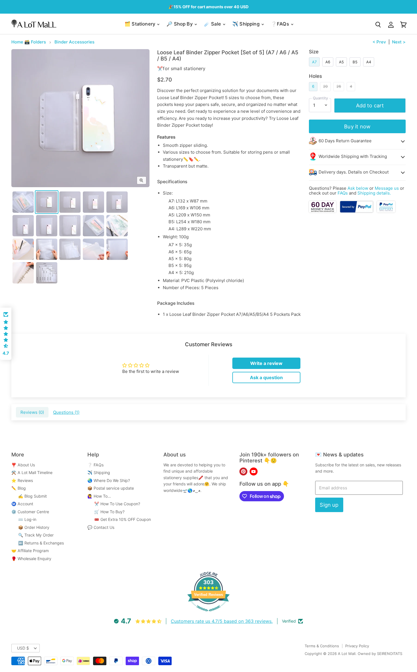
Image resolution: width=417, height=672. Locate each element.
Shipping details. (374, 193)
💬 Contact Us (100, 527)
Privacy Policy (357, 646)
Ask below (358, 188)
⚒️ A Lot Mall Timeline (31, 472)
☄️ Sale (213, 24)
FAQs (343, 193)
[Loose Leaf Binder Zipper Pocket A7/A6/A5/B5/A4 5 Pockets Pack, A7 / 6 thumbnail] (46, 202)
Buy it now (357, 126)
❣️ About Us (23, 464)
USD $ (23, 648)
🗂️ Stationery (140, 24)
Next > (399, 42)
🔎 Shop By (180, 24)
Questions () (66, 412)
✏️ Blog (18, 488)
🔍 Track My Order (32, 535)
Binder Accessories (74, 42)
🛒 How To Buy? (106, 511)
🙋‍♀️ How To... (99, 496)
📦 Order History (30, 527)
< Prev (379, 42)
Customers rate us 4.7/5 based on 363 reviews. (222, 621)
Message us (387, 188)
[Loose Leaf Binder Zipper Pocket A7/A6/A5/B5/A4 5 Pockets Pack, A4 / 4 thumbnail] (70, 225)
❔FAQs (280, 24)
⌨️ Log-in (23, 519)
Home (17, 42)
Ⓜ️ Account (22, 503)
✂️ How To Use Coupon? (113, 503)
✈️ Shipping (246, 24)
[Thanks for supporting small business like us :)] (386, 211)
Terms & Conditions (322, 646)
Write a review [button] (266, 363)
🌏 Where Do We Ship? (108, 480)
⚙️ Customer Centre (30, 511)
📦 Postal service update (110, 488)
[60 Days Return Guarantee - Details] (323, 211)
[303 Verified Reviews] (208, 614)
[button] (5, 334)
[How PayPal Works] (356, 211)
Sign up (329, 505)
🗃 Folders (35, 42)
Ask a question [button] (266, 377)
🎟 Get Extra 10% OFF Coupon (119, 519)
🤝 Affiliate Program (30, 550)
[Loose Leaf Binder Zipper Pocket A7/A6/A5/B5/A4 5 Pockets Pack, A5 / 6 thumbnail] (93, 202)
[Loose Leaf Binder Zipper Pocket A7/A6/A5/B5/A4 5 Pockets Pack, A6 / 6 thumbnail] (70, 202)
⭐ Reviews (22, 480)
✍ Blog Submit (29, 496)
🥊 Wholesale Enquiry (31, 558)
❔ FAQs (95, 464)
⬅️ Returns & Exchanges (37, 542)
